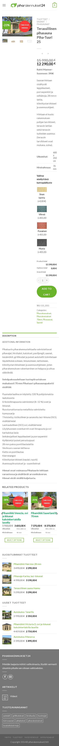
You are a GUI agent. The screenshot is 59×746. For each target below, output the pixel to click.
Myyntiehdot (47, 737)
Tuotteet (42, 19)
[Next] (56, 520)
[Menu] (4, 5)
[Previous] (2, 520)
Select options (14, 540)
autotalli (6, 716)
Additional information (16, 342)
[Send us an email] (10, 676)
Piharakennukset (44, 313)
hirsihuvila (30, 716)
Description (9, 336)
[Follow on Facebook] (5, 676)
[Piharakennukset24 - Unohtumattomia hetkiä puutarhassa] (29, 5)
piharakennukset (35, 721)
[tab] (29, 336)
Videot (13, 696)
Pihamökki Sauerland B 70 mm (44, 515)
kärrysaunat (8, 721)
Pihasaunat (43, 24)
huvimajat (42, 716)
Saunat (41, 21)
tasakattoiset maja (11, 725)
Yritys (8, 737)
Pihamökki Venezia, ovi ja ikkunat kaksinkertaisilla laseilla (15, 518)
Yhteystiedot (31, 737)
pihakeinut (20, 721)
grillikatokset (18, 716)
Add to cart (47, 291)
